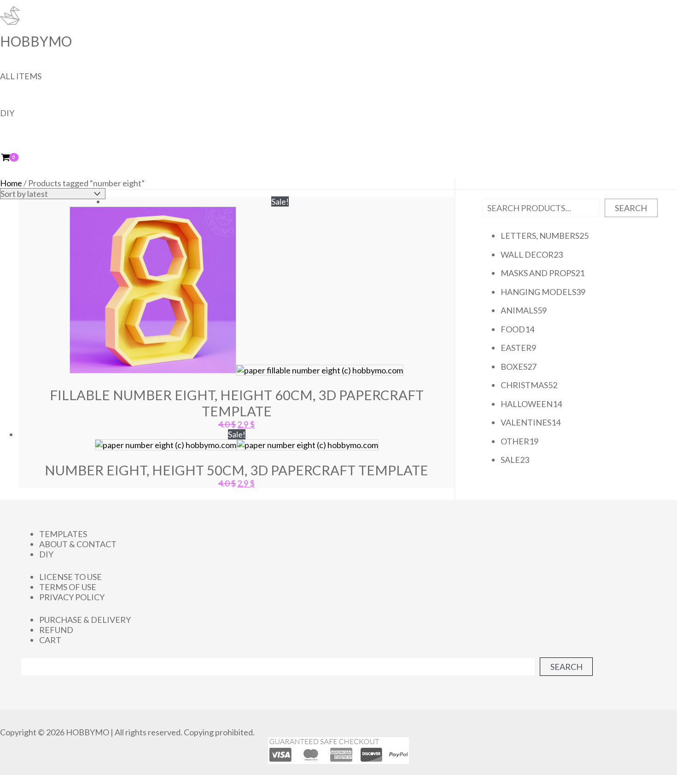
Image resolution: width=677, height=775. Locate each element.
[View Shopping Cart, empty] (11, 158)
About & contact (78, 544)
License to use (70, 577)
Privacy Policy (72, 597)
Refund (56, 630)
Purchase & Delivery (85, 620)
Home (11, 183)
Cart (50, 640)
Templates (63, 534)
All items (20, 76)
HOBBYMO (36, 41)
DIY (7, 113)
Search (631, 208)
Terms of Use (67, 587)
